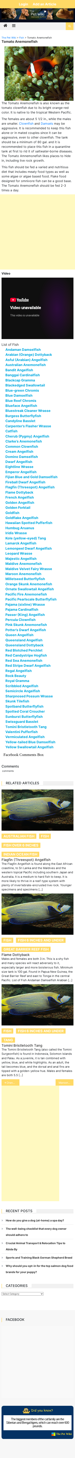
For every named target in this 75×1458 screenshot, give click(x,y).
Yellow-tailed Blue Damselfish (30, 742)
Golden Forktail (17, 508)
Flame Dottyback (19, 492)
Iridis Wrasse (16, 533)
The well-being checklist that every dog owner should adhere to (36, 1231)
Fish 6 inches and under (41, 940)
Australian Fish (18, 836)
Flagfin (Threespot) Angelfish (30, 487)
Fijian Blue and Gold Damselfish (31, 477)
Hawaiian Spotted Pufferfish (28, 523)
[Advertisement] (37, 232)
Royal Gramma (17, 681)
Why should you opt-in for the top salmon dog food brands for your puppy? (39, 1269)
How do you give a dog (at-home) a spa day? (35, 1220)
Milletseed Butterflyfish (25, 579)
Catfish (11, 431)
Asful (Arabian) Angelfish (26, 360)
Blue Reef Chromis (20, 401)
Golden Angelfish (19, 503)
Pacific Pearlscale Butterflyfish (31, 599)
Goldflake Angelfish (21, 518)
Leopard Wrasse (18, 553)
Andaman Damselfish (23, 350)
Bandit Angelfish (19, 370)
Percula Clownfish (20, 620)
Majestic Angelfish (21, 559)
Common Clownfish (21, 446)
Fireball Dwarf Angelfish (25, 482)
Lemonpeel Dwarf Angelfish (28, 548)
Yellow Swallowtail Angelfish (29, 747)
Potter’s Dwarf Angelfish (25, 630)
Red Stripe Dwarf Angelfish (28, 665)
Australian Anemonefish (25, 365)
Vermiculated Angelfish (25, 737)
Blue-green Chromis (22, 390)
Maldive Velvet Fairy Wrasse (28, 569)
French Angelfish (19, 497)
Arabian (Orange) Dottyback (28, 355)
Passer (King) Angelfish (25, 615)
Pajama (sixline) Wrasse (25, 604)
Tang (8, 1040)
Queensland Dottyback (24, 645)
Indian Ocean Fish (20, 854)
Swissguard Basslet (21, 722)
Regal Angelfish (18, 671)
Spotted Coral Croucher (25, 711)
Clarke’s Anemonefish (23, 441)
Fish (45, 836)
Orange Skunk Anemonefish (28, 584)
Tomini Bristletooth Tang (26, 727)
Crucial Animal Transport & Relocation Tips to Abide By (35, 1246)
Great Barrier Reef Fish (26, 949)
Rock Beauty (15, 676)
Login (24, 4)
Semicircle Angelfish (22, 691)
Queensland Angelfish (23, 640)
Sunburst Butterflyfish (24, 717)
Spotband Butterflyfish (24, 706)
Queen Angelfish (19, 635)
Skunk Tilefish (17, 701)
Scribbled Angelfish (21, 686)
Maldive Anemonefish (23, 564)
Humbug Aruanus (19, 528)
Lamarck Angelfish (20, 543)
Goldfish (12, 513)
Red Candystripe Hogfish (26, 655)
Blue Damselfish (18, 395)
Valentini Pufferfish (21, 732)
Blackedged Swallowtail (25, 385)
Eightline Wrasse (19, 467)
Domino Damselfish (21, 457)
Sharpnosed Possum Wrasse (29, 696)
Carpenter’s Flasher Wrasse (28, 426)
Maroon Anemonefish (23, 574)
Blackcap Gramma (20, 380)
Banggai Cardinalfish (22, 375)
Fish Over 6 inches (20, 845)
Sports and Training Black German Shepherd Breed (39, 1257)
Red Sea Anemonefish (23, 660)
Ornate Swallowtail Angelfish (29, 589)
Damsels (47, 123)
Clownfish (26, 123)
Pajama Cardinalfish (21, 609)
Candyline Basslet (20, 421)
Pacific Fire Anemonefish (26, 594)
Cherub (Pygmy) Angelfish (27, 436)
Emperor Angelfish (21, 472)
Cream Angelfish (19, 451)
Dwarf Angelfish (18, 462)
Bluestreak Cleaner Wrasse (28, 411)
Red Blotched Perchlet (23, 650)
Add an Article (44, 4)
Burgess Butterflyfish (23, 416)
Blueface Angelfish (21, 406)
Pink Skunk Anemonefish (26, 625)
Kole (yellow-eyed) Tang (25, 538)
